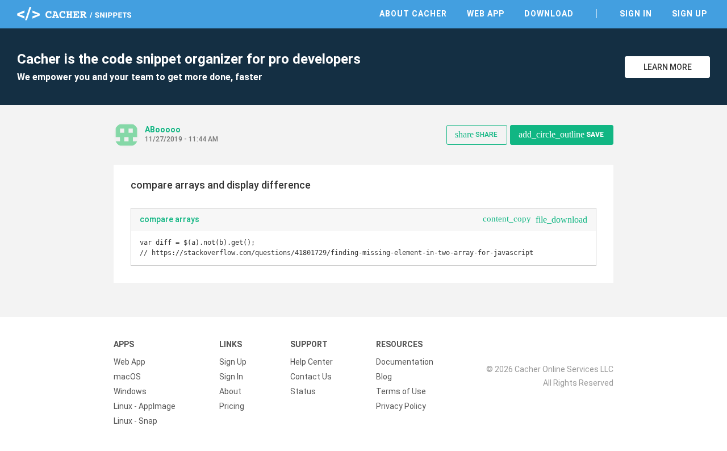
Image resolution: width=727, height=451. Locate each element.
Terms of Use (401, 391)
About (230, 391)
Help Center (311, 361)
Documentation (404, 361)
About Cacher (413, 13)
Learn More (668, 67)
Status (303, 391)
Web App (485, 13)
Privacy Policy (401, 406)
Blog (384, 376)
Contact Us (311, 376)
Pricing (231, 406)
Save (561, 134)
